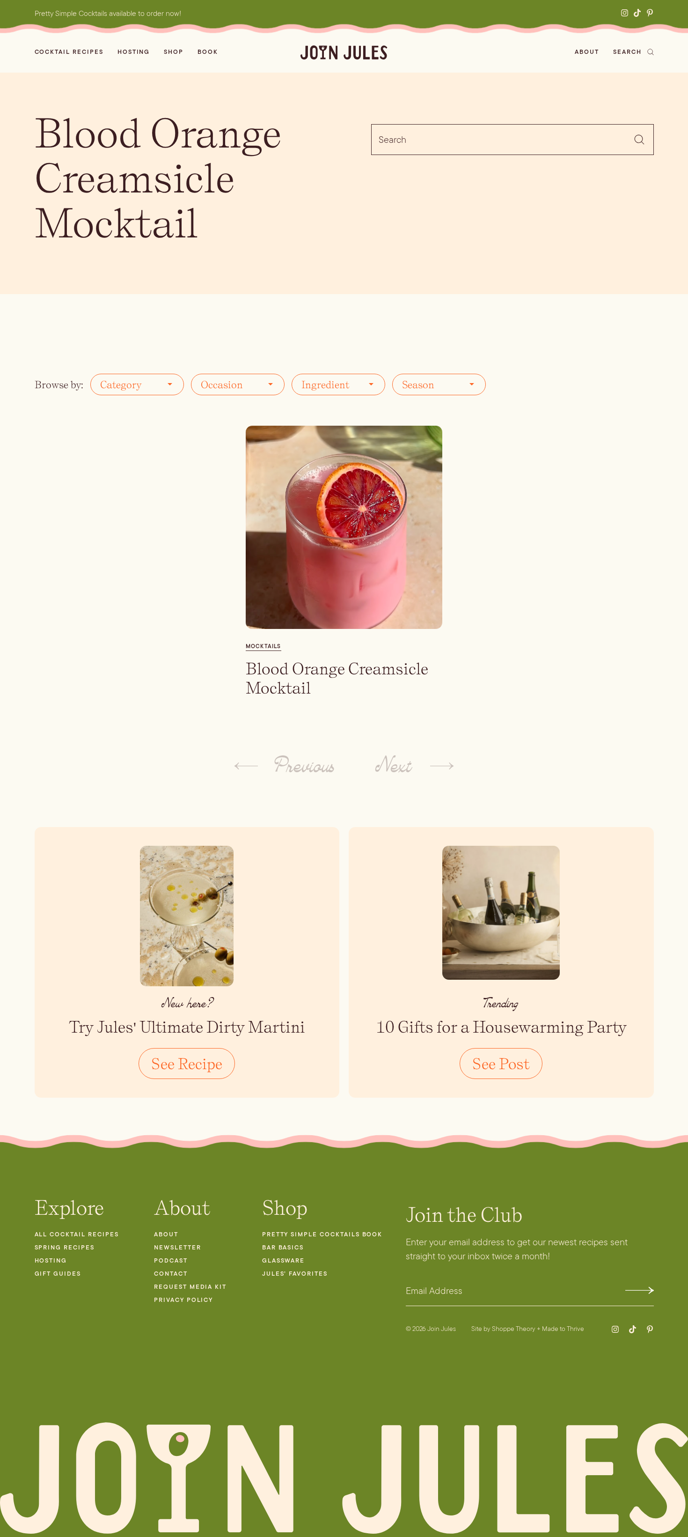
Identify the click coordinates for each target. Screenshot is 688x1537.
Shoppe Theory (513, 1328)
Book (208, 51)
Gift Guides (58, 1273)
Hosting (133, 51)
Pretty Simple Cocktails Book (322, 1234)
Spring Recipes (65, 1247)
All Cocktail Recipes (77, 1234)
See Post (501, 1063)
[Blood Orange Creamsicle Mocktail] (344, 527)
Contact (171, 1273)
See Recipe (186, 1063)
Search (627, 51)
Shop (173, 51)
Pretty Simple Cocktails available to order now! (108, 13)
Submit (639, 1290)
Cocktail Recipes (69, 51)
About (587, 51)
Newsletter (177, 1247)
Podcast (171, 1260)
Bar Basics (283, 1247)
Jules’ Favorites (295, 1273)
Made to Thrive (563, 1328)
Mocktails (263, 646)
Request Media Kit (190, 1286)
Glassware (283, 1260)
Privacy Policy (183, 1299)
